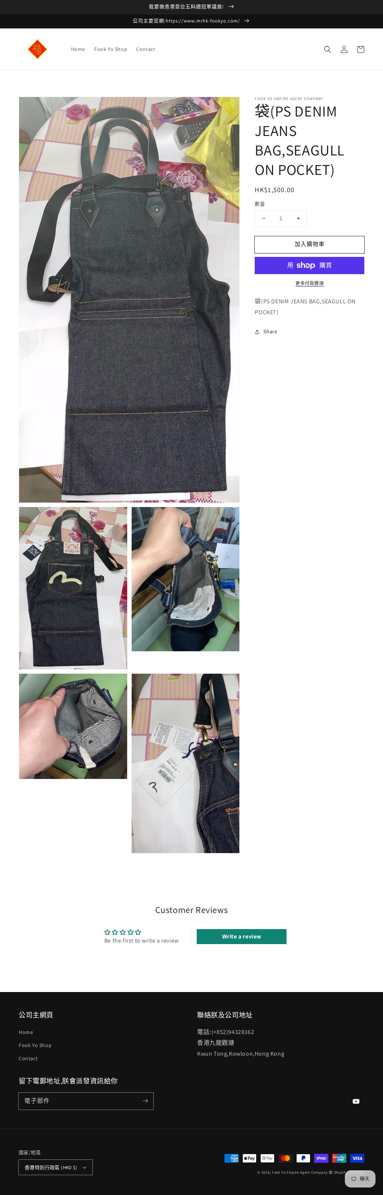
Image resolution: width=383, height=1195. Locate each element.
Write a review (241, 936)
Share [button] (270, 331)
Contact (28, 1058)
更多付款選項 (309, 283)
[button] (327, 49)
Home (26, 1032)
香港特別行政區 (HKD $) (51, 1167)
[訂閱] (145, 1101)
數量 (260, 204)
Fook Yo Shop (35, 1045)
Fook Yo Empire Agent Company (300, 1172)
